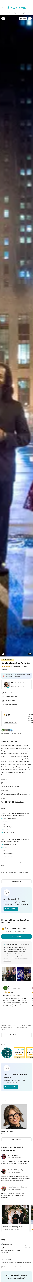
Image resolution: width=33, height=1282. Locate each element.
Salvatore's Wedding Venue (13, 1227)
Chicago (3, 13)
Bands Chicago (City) (17, 1267)
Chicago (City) (13, 13)
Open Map (27, 1245)
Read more (4, 775)
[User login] (30, 7)
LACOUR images (13, 1155)
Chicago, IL (6, 669)
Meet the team (16, 1139)
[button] (16, 900)
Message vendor (10, 909)
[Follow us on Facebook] (2, 802)
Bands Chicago (6, 1267)
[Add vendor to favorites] (30, 18)
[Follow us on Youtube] (13, 802)
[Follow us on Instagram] (9, 802)
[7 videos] (2, 653)
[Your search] (3, 18)
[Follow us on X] (6, 802)
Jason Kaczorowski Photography (18, 1187)
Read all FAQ (16, 881)
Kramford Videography (15, 1170)
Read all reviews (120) (10, 723)
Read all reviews (15, 1035)
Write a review (16, 936)
